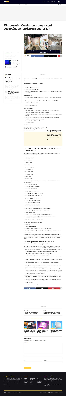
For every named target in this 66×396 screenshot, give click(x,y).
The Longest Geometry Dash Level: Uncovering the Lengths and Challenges (12, 67)
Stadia (38, 379)
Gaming (48, 1)
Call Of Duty (26, 381)
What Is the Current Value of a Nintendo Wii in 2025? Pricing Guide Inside (54, 138)
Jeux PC (31, 379)
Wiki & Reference (26, 4)
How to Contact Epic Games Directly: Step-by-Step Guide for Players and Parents (54, 131)
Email (25, 360)
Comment (25, 342)
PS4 (37, 378)
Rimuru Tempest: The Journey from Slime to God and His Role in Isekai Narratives (13, 92)
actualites (25, 378)
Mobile (20, 4)
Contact (53, 1)
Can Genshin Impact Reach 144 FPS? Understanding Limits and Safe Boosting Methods (13, 86)
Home (4, 22)
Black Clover (26, 379)
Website (45, 360)
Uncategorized (39, 381)
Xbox (25, 328)
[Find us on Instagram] (9, 387)
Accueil (44, 1)
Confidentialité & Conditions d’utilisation (53, 392)
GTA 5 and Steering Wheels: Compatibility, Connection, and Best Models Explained (9, 79)
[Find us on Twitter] (58, 5)
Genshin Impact (14, 4)
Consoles (8, 4)
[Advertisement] (33, 13)
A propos (44, 392)
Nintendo (31, 384)
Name (25, 355)
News (5, 4)
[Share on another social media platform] (61, 56)
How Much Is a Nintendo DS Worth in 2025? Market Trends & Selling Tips (42, 331)
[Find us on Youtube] (7, 387)
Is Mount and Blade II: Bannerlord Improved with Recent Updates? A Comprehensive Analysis (14, 97)
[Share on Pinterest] (59, 56)
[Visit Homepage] (6, 1)
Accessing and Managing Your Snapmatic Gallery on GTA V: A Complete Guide (11, 57)
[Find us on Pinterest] (60, 5)
